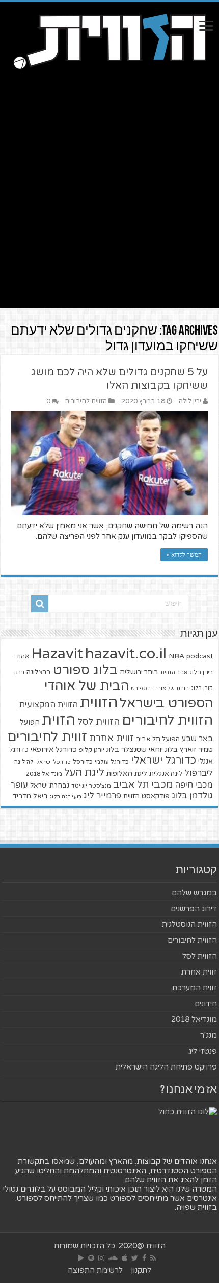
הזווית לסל (98, 721)
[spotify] (91, 1258)
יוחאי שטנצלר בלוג (134, 749)
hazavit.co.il (126, 653)
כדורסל (83, 762)
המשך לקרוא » (184, 554)
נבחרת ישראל (49, 785)
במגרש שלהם (194, 892)
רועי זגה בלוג (65, 796)
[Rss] (153, 1258)
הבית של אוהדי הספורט (160, 688)
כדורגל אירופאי (54, 749)
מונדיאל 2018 (44, 773)
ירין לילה (190, 401)
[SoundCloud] (113, 1258)
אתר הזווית (173, 672)
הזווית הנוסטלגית (189, 924)
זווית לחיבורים (47, 737)
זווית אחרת (111, 738)
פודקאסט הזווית (146, 796)
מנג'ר (208, 1035)
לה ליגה (23, 761)
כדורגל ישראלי (163, 760)
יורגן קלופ (91, 750)
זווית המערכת (194, 987)
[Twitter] (134, 1258)
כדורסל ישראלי (53, 761)
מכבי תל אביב (143, 784)
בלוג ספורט (85, 670)
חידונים (206, 1003)
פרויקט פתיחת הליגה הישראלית (166, 1067)
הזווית (99, 702)
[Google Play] (81, 1258)
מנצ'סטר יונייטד (91, 785)
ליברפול (199, 773)
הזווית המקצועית (48, 705)
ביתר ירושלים (139, 672)
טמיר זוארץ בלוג (189, 749)
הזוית (58, 720)
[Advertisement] (109, 198)
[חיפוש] (39, 603)
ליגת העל (84, 773)
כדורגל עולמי (112, 761)
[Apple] (124, 1258)
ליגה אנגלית (166, 774)
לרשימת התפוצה (95, 1270)
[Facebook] (144, 1258)
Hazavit (57, 653)
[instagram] (101, 1258)
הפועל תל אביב (158, 739)
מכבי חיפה (194, 785)
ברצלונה (38, 672)
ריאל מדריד (30, 796)
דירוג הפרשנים (194, 908)
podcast (199, 656)
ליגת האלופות (126, 773)
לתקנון (141, 1270)
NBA (176, 656)
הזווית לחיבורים (86, 401)
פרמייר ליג (102, 796)
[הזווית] (109, 40)
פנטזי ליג (202, 1051)
